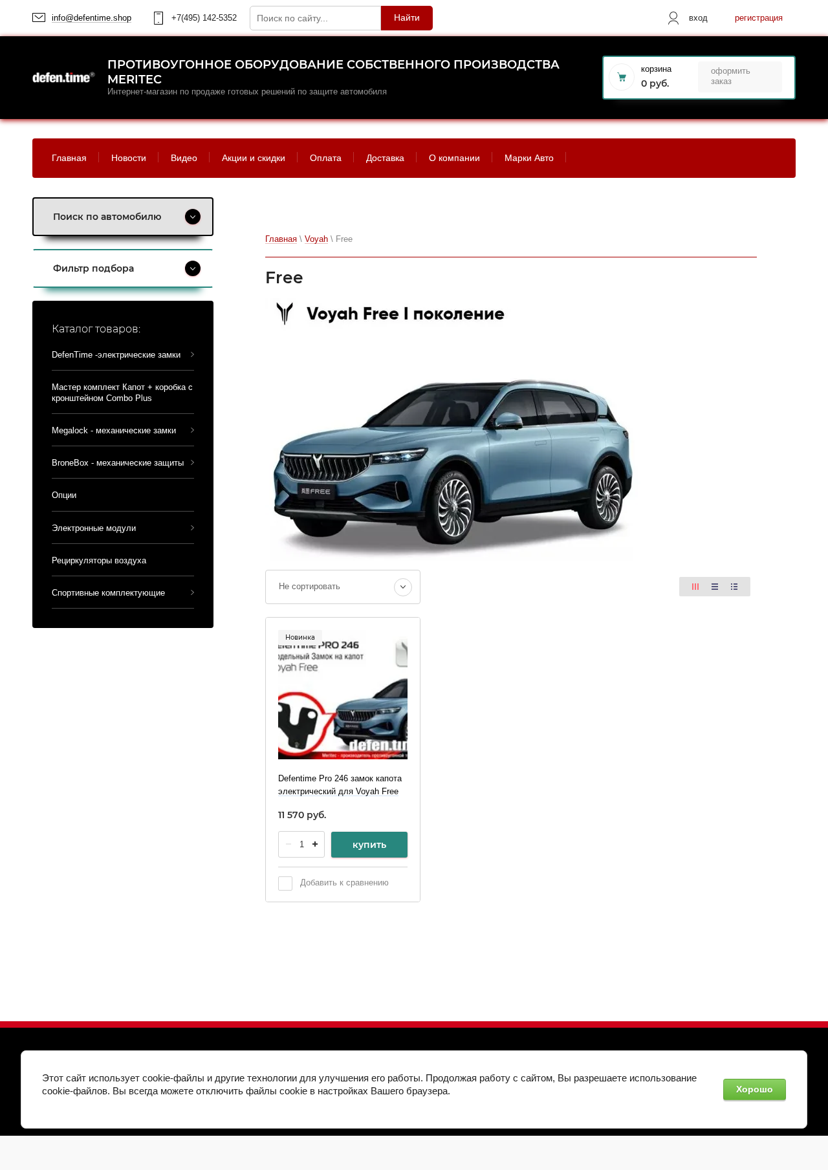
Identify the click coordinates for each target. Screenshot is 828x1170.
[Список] (714, 586)
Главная (69, 158)
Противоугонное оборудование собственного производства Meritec (333, 72)
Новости (128, 158)
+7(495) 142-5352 (204, 18)
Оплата (326, 158)
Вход (698, 18)
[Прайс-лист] (734, 586)
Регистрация (759, 18)
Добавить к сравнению (343, 882)
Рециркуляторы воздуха (99, 560)
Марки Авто (529, 158)
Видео (184, 158)
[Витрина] (695, 586)
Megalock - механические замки (114, 430)
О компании (454, 158)
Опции (64, 495)
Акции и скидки (253, 158)
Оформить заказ (730, 76)
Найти (407, 17)
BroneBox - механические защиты (118, 463)
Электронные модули (94, 528)
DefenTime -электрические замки (116, 355)
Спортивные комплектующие (108, 593)
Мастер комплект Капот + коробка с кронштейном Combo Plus (122, 392)
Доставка (385, 158)
